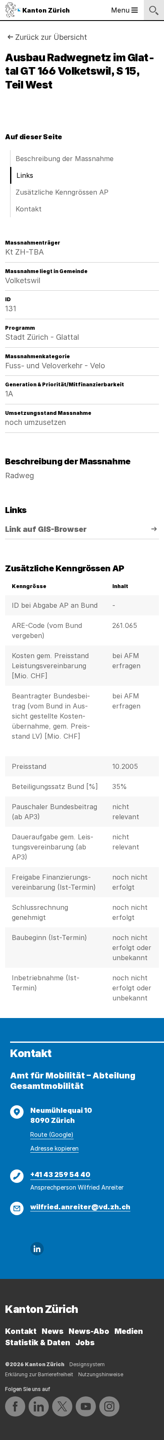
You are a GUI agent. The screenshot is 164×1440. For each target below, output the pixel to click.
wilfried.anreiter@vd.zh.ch (80, 1207)
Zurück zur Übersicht (51, 37)
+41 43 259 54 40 (60, 1174)
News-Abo (89, 1331)
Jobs (85, 1342)
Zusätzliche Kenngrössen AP (62, 192)
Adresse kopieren (54, 1148)
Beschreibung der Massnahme (65, 158)
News (52, 1331)
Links (24, 175)
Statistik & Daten (37, 1342)
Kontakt (29, 209)
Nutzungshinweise (100, 1374)
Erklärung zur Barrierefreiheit (39, 1374)
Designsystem (87, 1364)
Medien (128, 1331)
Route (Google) (52, 1134)
